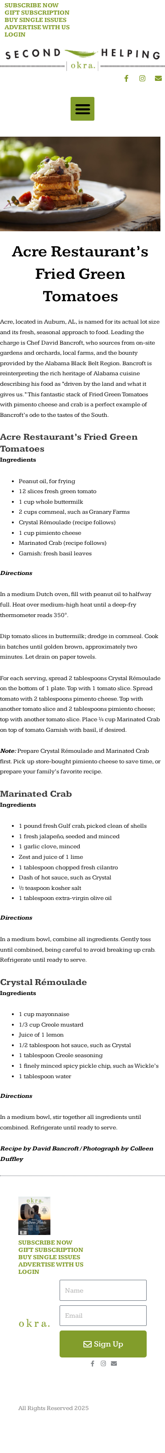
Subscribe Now (32, 5)
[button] (83, 109)
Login (15, 34)
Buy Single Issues (35, 20)
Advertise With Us (37, 27)
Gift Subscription (37, 12)
